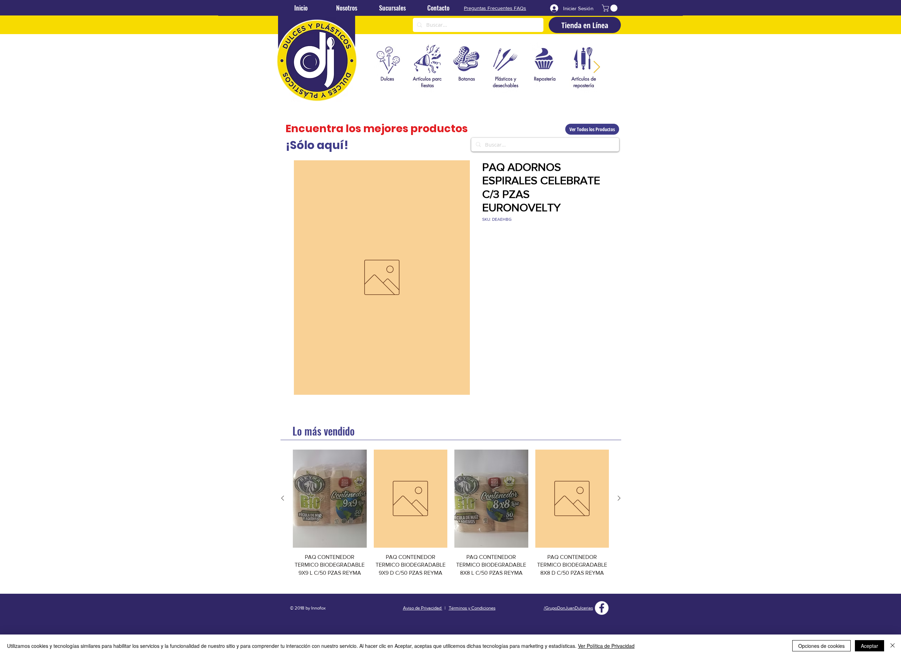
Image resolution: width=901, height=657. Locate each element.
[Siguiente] (619, 498)
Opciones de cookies (821, 645)
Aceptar (869, 645)
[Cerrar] (892, 645)
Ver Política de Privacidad (606, 645)
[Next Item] (596, 67)
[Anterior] (282, 498)
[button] (610, 8)
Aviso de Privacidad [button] (422, 608)
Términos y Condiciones (472, 608)
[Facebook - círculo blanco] (602, 608)
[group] (450, 517)
